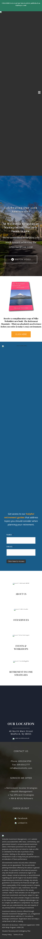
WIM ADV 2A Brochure (10, 925)
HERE (8, 3)
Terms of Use (18, 934)
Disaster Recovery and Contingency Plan (16, 931)
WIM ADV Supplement (27, 925)
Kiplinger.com (21, 5)
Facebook (22, 818)
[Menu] (39, 92)
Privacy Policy (7, 934)
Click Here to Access (16, 561)
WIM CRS (20, 927)
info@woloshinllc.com (21, 768)
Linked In (22, 823)
